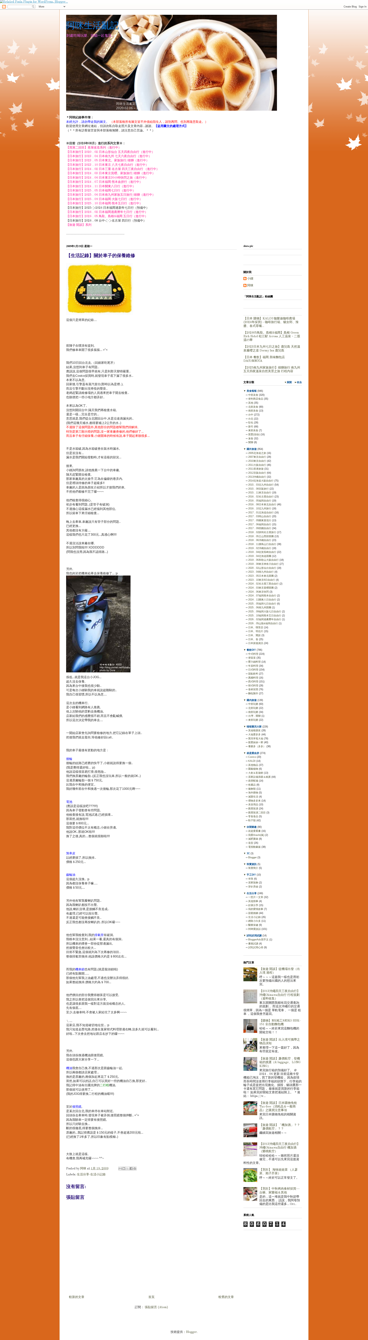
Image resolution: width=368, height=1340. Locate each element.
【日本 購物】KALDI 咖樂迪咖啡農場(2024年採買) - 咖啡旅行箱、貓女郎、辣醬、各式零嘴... (271, 322)
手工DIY (251, 874)
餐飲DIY (251, 649)
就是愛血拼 (253, 753)
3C (248, 853)
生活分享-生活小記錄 (91, 1174)
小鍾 (250, 278)
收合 (299, 382)
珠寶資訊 (251, 864)
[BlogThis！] (124, 1168)
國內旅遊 (251, 700)
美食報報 (251, 390)
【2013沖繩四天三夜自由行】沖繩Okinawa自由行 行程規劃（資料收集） (279, 995)
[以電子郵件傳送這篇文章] (120, 1168)
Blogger (191, 1332)
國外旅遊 (251, 449)
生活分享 (251, 893)
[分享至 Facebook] (131, 1168)
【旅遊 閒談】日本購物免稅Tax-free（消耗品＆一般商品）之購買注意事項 (278, 1107)
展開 (289, 382)
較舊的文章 (226, 1297)
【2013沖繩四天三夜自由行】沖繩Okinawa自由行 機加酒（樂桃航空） (279, 1148)
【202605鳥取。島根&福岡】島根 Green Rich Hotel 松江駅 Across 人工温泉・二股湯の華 (271, 336)
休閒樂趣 (251, 826)
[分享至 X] (127, 1168)
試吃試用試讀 (254, 935)
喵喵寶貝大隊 (254, 726)
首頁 (151, 1297)
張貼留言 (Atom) (156, 1307)
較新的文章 (76, 1297)
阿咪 (250, 285)
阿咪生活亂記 (92, 25)
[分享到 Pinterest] (135, 1168)
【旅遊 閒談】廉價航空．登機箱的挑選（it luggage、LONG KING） (280, 1062)
